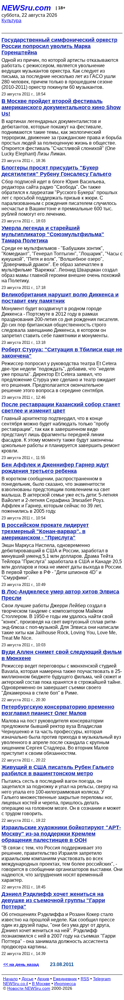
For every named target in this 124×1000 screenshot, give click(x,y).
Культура (11, 20)
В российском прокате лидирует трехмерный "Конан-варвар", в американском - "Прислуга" (45, 531)
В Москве (41, 983)
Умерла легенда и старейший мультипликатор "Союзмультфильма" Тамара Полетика (53, 234)
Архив (43, 978)
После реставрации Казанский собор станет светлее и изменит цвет (61, 407)
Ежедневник (65, 978)
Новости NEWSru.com (28, 988)
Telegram (102, 978)
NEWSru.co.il (15, 983)
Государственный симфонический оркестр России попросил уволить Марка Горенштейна (59, 46)
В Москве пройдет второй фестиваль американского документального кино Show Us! (61, 107)
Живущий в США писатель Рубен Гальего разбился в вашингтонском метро (58, 770)
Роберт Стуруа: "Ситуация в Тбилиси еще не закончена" (62, 353)
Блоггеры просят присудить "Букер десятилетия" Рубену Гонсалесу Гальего (56, 171)
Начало (10, 978)
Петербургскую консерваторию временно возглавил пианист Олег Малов (58, 710)
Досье (27, 978)
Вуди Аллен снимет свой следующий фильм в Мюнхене (62, 655)
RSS (85, 978)
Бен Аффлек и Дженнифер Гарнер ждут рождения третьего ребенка (55, 468)
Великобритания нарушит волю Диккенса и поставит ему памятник (60, 298)
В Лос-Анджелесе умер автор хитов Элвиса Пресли (60, 595)
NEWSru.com (26, 7)
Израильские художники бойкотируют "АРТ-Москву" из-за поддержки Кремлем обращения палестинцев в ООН (61, 833)
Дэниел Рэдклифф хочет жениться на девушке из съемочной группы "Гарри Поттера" (53, 900)
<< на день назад (21, 964)
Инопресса (65, 983)
